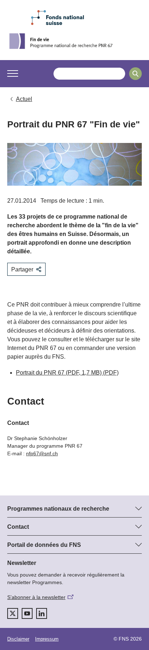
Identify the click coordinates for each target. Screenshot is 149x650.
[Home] (74, 41)
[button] (12, 73)
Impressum (47, 639)
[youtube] (27, 613)
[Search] (135, 73)
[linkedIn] (41, 613)
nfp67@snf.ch (42, 453)
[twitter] (12, 613)
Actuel (24, 99)
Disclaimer (18, 639)
